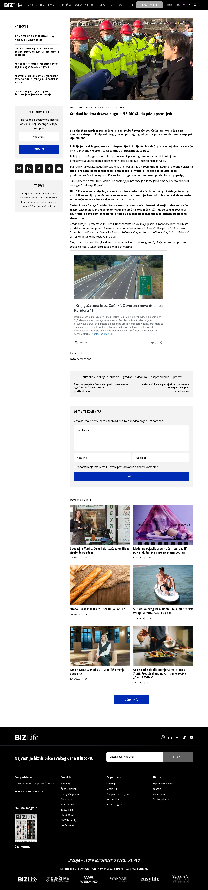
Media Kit (111, 788)
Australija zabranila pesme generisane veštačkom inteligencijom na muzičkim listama (36, 79)
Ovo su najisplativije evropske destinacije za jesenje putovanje (33, 92)
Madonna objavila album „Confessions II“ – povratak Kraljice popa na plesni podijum (161, 550)
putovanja (52, 202)
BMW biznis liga (69, 820)
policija (101, 377)
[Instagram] (19, 168)
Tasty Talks (67, 809)
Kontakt (156, 788)
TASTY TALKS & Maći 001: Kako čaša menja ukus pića (97, 672)
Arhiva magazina (115, 804)
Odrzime (23, 202)
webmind (48, 206)
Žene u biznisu (69, 788)
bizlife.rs (118, 868)
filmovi (34, 197)
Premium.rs (83, 868)
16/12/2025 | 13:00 (78, 679)
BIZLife (94, 107)
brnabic (114, 377)
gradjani (128, 377)
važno (26, 206)
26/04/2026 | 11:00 (78, 614)
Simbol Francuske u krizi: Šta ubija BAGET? (97, 609)
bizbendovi (48, 193)
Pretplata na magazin (118, 794)
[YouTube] (59, 168)
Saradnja (111, 783)
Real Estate (76, 107)
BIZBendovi (67, 814)
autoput (88, 377)
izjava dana (51, 197)
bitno (38, 193)
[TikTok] (49, 168)
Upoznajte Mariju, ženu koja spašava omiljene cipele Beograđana (100, 550)
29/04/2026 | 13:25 (142, 682)
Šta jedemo (67, 799)
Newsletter (112, 799)
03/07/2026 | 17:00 (142, 557)
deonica (142, 377)
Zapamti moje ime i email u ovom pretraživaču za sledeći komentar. (117, 467)
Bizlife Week (67, 825)
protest (177, 377)
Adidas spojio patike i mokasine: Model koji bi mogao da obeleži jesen (37, 65)
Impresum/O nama (163, 783)
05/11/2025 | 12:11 (78, 557)
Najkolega (66, 783)
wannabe (36, 206)
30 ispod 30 (27, 193)
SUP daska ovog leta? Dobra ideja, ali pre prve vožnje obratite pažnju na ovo (163, 611)
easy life (23, 197)
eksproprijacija (160, 377)
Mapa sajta (158, 794)
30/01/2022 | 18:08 (108, 107)
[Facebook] (39, 168)
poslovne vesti (37, 202)
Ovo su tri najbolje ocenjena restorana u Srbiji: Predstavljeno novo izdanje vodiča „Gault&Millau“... (159, 673)
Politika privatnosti (162, 799)
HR (41, 197)
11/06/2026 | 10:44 (142, 618)
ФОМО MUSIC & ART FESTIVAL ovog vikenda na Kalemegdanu (35, 38)
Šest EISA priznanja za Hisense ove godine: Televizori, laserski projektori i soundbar (37, 52)
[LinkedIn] (29, 168)
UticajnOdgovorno (71, 794)
